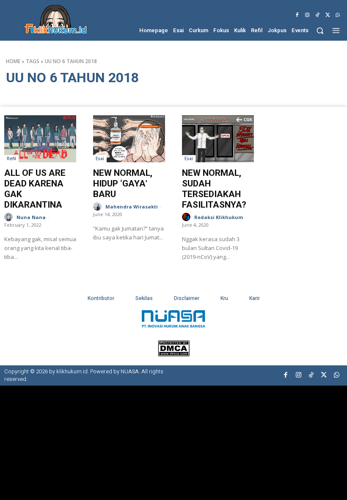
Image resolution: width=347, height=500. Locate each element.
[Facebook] (297, 15)
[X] (327, 15)
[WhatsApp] (338, 15)
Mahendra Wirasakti (131, 206)
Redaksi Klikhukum (218, 217)
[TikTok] (317, 15)
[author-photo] (9, 217)
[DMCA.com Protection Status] (174, 354)
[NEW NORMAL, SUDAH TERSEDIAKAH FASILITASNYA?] (218, 138)
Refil (11, 158)
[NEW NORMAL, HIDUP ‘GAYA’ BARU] (129, 138)
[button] (320, 30)
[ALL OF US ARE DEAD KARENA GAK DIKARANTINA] (40, 138)
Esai (100, 158)
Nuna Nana (31, 217)
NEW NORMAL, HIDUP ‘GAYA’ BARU (122, 183)
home (13, 61)
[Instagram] (307, 15)
